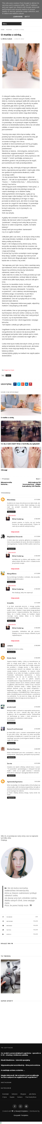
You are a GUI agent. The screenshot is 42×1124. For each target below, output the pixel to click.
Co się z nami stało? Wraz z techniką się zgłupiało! (20, 444)
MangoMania (11, 574)
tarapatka (10, 603)
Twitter (22, 930)
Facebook (22, 917)
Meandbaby (11, 500)
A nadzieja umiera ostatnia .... (13, 1070)
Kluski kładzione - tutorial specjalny (15, 1060)
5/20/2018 (37, 749)
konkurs (19, 1097)
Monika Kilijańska (13, 749)
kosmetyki (5, 1094)
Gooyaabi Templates (21, 1115)
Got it (27, 16)
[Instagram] (20, 1106)
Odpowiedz (11, 512)
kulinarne (14, 1094)
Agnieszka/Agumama (14, 782)
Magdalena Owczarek (14, 537)
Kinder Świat (11, 658)
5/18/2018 (37, 519)
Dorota (9, 763)
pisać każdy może (31, 1097)
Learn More (18, 16)
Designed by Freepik (9, 370)
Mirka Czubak (17, 519)
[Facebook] (14, 1106)
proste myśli (11, 707)
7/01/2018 (37, 781)
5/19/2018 (37, 707)
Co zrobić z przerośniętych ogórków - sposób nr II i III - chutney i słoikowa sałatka (21, 1054)
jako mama (32, 1094)
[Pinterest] (26, 1106)
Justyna (10, 646)
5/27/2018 (37, 763)
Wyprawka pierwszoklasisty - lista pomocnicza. (20, 1065)
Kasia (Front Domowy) (15, 729)
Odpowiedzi (12, 515)
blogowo (23, 1094)
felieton (9, 29)
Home (2, 29)
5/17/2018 (37, 499)
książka (12, 1097)
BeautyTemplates (22, 1111)
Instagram (22, 921)
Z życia (4, 1097)
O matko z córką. (7, 418)
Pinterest (22, 925)
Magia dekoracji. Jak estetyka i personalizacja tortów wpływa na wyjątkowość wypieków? (20, 1076)
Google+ (22, 934)
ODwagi (4, 470)
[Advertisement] (19, 1024)
